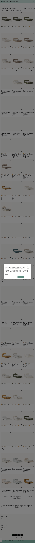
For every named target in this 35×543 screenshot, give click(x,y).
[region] (17, 271)
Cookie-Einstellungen (14, 276)
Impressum (6, 274)
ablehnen (12, 271)
